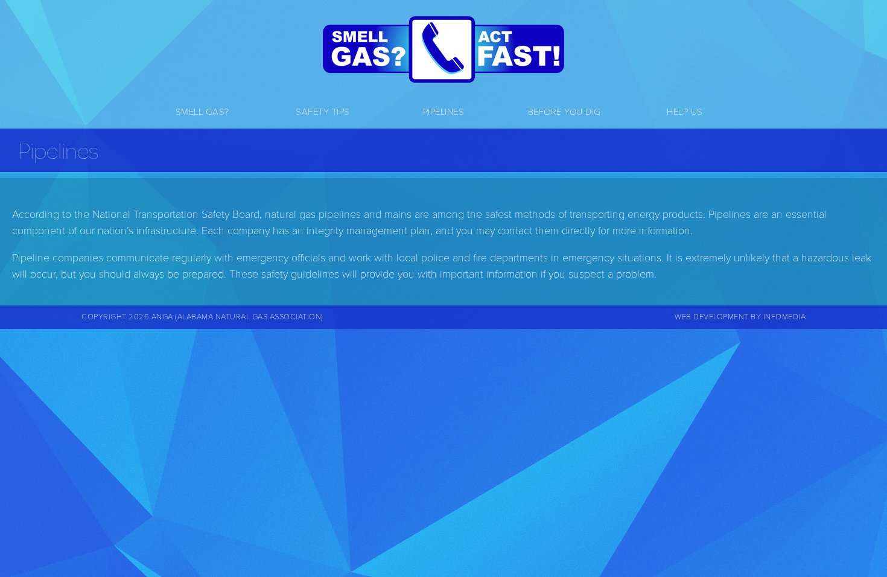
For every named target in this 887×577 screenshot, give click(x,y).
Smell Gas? (202, 111)
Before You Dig (564, 111)
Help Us (685, 111)
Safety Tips (323, 111)
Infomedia (784, 317)
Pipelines (444, 111)
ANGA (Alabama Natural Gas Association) (237, 317)
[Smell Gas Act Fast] (443, 49)
